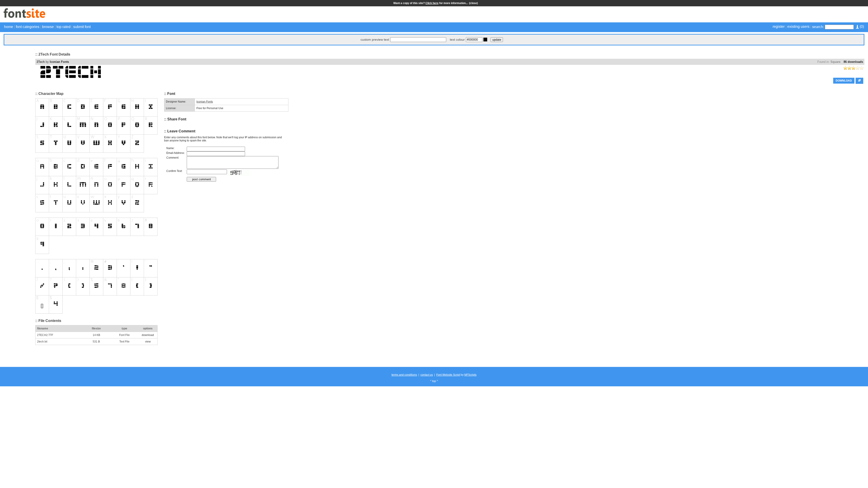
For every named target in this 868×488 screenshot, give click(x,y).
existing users (798, 26)
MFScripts (470, 374)
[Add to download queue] (859, 81)
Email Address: (175, 153)
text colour (457, 39)
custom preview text (375, 39)
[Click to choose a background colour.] (485, 40)
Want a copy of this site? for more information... (431, 3)
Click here (432, 3)
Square (835, 61)
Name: (170, 148)
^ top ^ (434, 381)
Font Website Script (448, 374)
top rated (64, 27)
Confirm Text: (174, 171)
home (8, 27)
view (148, 341)
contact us (426, 374)
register (779, 26)
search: (818, 27)
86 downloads (853, 61)
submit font (82, 27)
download (148, 335)
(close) (473, 3)
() (861, 26)
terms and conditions (404, 374)
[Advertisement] (811, 15)
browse (48, 27)
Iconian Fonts (59, 61)
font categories (27, 27)
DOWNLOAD (844, 80)
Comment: (172, 157)
